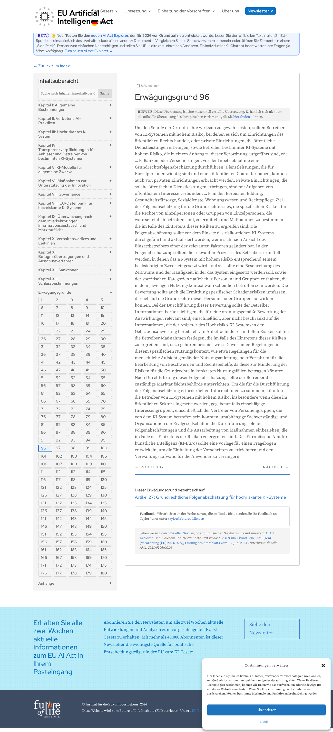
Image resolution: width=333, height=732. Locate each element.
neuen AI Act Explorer (109, 35)
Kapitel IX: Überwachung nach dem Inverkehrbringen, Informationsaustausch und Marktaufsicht (65, 223)
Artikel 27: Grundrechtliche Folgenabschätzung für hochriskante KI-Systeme (210, 497)
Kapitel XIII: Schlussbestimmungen (58, 281)
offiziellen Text (179, 533)
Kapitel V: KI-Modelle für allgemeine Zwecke (60, 169)
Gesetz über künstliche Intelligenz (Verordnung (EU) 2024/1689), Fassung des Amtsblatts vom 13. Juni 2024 (205, 540)
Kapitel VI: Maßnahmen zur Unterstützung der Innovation (64, 183)
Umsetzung (136, 11)
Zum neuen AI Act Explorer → (89, 50)
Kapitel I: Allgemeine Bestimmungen (56, 107)
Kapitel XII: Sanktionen (58, 269)
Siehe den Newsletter (261, 629)
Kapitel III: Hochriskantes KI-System (63, 134)
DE (103, 22)
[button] (323, 665)
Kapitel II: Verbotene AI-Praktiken (59, 120)
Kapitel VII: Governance (59, 194)
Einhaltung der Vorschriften (184, 11)
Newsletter (258, 11)
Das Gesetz (102, 11)
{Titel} (264, 722)
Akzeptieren (266, 710)
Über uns (230, 11)
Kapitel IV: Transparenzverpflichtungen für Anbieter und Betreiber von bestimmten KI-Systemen (66, 152)
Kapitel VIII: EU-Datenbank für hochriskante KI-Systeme (65, 205)
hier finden (241, 117)
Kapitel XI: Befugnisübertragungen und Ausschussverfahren (63, 256)
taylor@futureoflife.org (186, 518)
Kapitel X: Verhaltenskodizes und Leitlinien (67, 241)
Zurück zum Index (51, 65)
